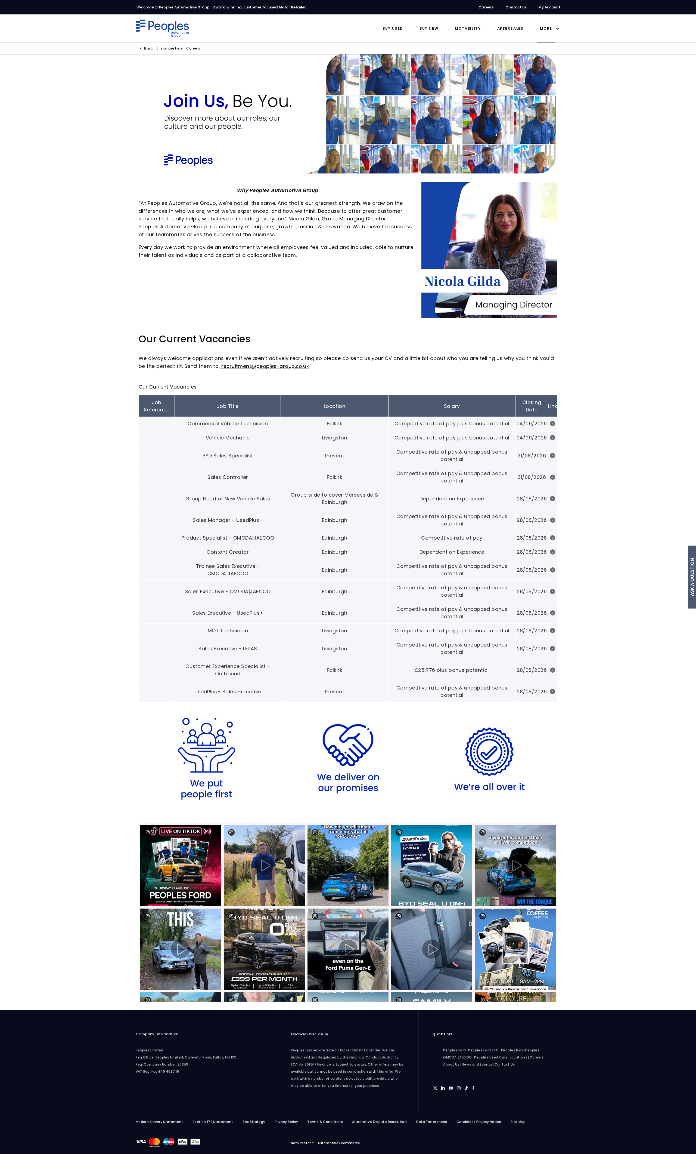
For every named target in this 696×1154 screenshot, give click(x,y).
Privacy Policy (286, 1121)
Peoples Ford (454, 1050)
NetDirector (301, 1143)
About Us (451, 1064)
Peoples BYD (512, 1050)
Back (148, 48)
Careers (537, 1057)
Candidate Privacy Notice (478, 1121)
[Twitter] (435, 1088)
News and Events (477, 1064)
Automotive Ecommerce (339, 1143)
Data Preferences (431, 1121)
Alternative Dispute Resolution (379, 1121)
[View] (552, 423)
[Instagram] (458, 1088)
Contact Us (505, 1064)
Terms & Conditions (325, 1121)
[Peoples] (162, 29)
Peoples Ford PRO (483, 1050)
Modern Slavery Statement (159, 1121)
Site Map (518, 1121)
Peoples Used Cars (491, 1057)
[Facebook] (473, 1088)
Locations (518, 1057)
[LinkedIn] (443, 1088)
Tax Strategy (254, 1121)
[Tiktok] (466, 1088)
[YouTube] (450, 1088)
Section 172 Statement (212, 1121)
